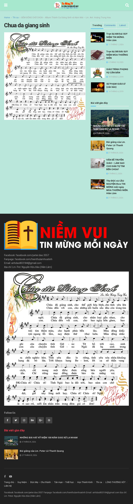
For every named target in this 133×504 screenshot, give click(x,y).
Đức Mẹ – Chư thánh (40, 482)
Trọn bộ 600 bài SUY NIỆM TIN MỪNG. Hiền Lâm (116, 36)
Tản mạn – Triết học (64, 482)
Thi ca (16, 17)
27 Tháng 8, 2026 (115, 153)
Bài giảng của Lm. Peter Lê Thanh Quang (116, 145)
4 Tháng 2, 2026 (115, 174)
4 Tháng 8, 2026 (102, 133)
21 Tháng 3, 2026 (115, 198)
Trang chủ (9, 482)
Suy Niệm (22, 482)
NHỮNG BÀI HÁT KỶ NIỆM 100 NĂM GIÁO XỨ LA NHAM (49, 437)
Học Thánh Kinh (85, 482)
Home (7, 17)
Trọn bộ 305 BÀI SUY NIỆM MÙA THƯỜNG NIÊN (117, 54)
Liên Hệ (8, 486)
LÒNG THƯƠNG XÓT (115, 482)
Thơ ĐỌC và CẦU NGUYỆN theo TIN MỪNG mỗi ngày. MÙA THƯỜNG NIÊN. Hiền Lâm (117, 187)
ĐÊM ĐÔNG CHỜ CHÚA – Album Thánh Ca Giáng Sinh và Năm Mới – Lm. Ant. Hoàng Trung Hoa (66, 17)
